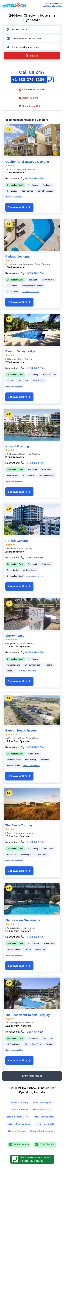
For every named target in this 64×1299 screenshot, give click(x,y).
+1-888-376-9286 (52, 6)
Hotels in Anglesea (17, 1131)
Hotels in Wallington (41, 1102)
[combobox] (35, 29)
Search (34, 55)
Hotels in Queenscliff (44, 1124)
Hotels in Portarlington (43, 1117)
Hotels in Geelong (19, 1102)
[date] (8, 38)
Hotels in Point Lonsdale (18, 1124)
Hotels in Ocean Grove (18, 1117)
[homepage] (14, 5)
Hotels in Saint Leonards (41, 1131)
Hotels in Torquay (20, 1109)
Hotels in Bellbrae (41, 1109)
